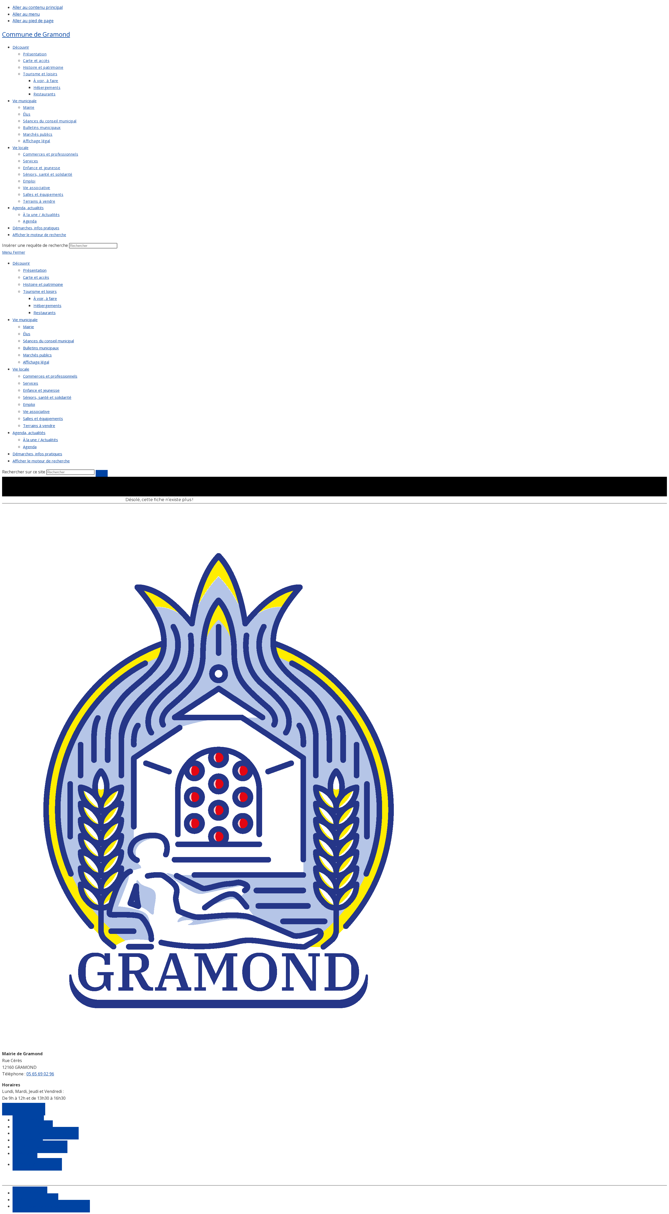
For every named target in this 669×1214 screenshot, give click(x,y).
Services (30, 383)
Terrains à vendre (39, 425)
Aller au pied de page (33, 21)
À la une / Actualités (40, 439)
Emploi (29, 404)
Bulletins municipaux (41, 347)
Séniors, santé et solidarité (47, 397)
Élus (26, 333)
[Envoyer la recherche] (102, 473)
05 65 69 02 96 (40, 1074)
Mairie (28, 326)
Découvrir (21, 263)
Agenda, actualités (29, 432)
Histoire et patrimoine (43, 284)
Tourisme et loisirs (40, 291)
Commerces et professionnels (50, 376)
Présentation (35, 270)
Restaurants (44, 312)
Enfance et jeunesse (41, 390)
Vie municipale (25, 319)
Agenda (30, 446)
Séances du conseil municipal (48, 340)
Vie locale (21, 369)
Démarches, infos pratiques (37, 453)
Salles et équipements (43, 418)
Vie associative (36, 411)
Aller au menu (26, 14)
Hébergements (47, 305)
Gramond (36, 34)
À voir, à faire (45, 298)
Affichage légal (36, 362)
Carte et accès (36, 277)
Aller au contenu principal (38, 7)
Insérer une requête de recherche (35, 245)
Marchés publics (37, 355)
